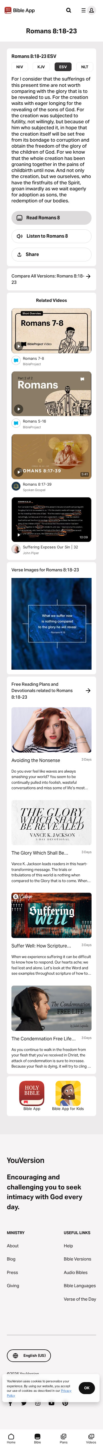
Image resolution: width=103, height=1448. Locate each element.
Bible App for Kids (68, 1108)
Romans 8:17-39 (42, 484)
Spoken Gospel (34, 490)
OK (87, 1388)
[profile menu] (87, 10)
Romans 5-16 (39, 421)
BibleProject (32, 364)
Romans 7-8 (38, 358)
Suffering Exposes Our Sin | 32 (56, 546)
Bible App (31, 1108)
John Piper (31, 553)
